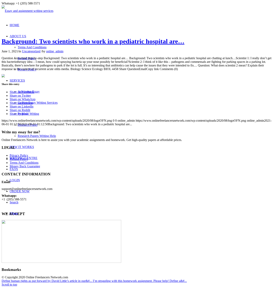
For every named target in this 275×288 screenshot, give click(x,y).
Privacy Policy (19, 155)
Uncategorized (31, 51)
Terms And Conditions (24, 162)
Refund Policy (19, 159)
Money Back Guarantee (25, 166)
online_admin (54, 51)
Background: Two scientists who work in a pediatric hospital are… (93, 41)
